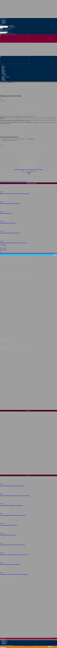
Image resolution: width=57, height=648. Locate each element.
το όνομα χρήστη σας (11, 26)
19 (2, 249)
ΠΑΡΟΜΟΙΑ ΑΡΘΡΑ (22, 183)
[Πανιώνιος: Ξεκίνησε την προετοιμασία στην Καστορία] (4, 230)
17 (0, 249)
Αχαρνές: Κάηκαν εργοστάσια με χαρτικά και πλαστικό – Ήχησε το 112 (16, 181)
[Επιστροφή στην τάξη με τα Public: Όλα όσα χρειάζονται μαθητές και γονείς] (4, 542)
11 (1, 248)
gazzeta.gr (1, 145)
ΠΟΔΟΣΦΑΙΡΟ (2, 503)
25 (1, 250)
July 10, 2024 (15, 140)
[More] (16, 102)
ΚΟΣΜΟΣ (4, 75)
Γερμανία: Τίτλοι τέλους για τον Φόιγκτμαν (7, 223)
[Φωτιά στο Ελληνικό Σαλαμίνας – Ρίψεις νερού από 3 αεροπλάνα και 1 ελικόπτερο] (28, 167)
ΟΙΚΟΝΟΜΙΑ (2, 533)
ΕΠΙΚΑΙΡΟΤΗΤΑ (4, 73)
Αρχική (1, 82)
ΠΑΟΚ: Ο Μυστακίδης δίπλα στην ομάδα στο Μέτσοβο (10, 203)
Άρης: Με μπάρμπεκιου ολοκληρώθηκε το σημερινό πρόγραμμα (11, 505)
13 (3, 248)
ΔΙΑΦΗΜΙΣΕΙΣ (4, 22)
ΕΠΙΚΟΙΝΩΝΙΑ (4, 80)
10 (0, 248)
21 (4, 249)
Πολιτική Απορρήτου (4, 20)
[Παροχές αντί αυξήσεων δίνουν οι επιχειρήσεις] (4, 532)
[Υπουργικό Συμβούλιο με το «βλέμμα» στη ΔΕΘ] (4, 522)
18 (1, 249)
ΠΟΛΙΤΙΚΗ (1, 523)
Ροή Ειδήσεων (3, 21)
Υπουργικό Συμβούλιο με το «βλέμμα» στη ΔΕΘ (8, 525)
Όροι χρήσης (3, 19)
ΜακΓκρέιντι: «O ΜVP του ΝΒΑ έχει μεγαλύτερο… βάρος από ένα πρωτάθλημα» (14, 193)
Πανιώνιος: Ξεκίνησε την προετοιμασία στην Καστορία (10, 232)
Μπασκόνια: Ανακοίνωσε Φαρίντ (6, 213)
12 (2, 248)
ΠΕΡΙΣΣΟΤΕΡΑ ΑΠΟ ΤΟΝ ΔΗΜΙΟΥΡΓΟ (31, 183)
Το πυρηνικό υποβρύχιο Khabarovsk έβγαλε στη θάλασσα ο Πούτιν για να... (13, 515)
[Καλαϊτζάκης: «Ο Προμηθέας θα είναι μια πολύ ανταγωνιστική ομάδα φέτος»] (4, 240)
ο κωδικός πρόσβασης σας (11, 27)
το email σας (9, 32)
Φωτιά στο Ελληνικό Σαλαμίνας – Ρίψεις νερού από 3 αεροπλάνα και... (12, 485)
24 (0, 250)
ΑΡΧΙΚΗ (3, 65)
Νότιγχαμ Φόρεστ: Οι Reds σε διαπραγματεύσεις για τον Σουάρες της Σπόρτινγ (14, 554)
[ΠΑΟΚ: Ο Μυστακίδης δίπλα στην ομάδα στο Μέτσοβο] (4, 200)
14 (4, 248)
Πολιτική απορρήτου (2, 647)
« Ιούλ (1, 252)
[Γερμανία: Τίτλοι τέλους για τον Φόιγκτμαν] (4, 220)
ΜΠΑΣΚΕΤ (4, 82)
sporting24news (2, 98)
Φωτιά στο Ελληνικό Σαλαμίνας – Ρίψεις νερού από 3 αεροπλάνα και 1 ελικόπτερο (28, 169)
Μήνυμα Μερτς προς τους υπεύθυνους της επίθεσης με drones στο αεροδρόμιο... (14, 574)
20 (3, 249)
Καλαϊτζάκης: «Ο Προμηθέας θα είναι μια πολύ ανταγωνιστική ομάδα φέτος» (13, 242)
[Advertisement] (28, 49)
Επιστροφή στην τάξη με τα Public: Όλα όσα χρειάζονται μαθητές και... (12, 544)
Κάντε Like (55, 253)
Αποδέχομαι (49, 646)
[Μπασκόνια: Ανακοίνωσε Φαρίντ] (4, 210)
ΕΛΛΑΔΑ (4, 74)
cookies (1, 29)
